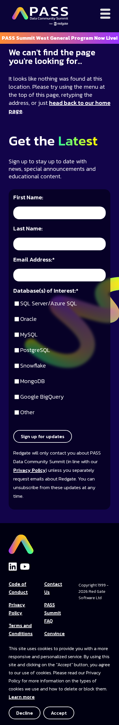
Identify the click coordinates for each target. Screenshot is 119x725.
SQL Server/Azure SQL (48, 304)
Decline (24, 712)
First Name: (28, 198)
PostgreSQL (35, 350)
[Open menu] (105, 14)
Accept (59, 712)
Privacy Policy (29, 470)
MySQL (29, 335)
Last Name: (28, 229)
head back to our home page (59, 107)
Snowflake (33, 366)
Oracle (28, 319)
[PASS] (21, 542)
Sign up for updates (42, 436)
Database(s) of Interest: (45, 291)
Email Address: (34, 260)
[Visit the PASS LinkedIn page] (13, 566)
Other (27, 413)
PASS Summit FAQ (52, 612)
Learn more (22, 696)
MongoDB (32, 381)
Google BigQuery (42, 397)
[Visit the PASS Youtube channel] (24, 566)
